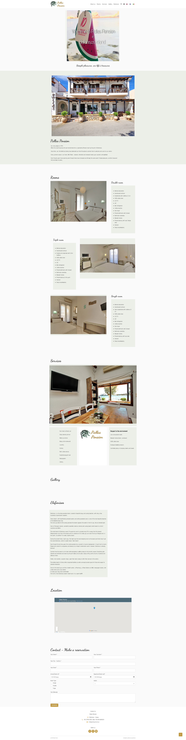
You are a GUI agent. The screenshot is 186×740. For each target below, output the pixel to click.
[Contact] (124, 4)
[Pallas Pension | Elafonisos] (57, 4)
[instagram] (96, 731)
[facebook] (89, 731)
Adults (95, 680)
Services (104, 4)
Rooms (99, 4)
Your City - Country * (55, 661)
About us (92, 4)
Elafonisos (116, 4)
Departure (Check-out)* (99, 674)
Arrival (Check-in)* (54, 674)
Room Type (53, 680)
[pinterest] (93, 731)
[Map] (121, 4)
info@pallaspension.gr (94, 722)
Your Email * (53, 667)
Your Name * (53, 654)
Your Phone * (97, 667)
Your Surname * (98, 654)
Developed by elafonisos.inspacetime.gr (129, 737)
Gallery (110, 4)
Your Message (53, 692)
